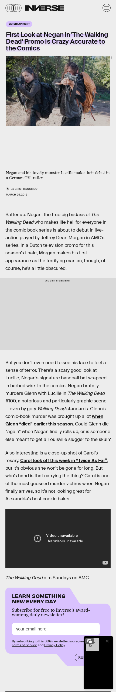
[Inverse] (44, 8)
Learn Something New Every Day (39, 598)
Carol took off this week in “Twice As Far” (63, 460)
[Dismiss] (107, 641)
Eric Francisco (26, 189)
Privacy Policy (54, 645)
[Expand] (89, 641)
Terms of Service (24, 645)
